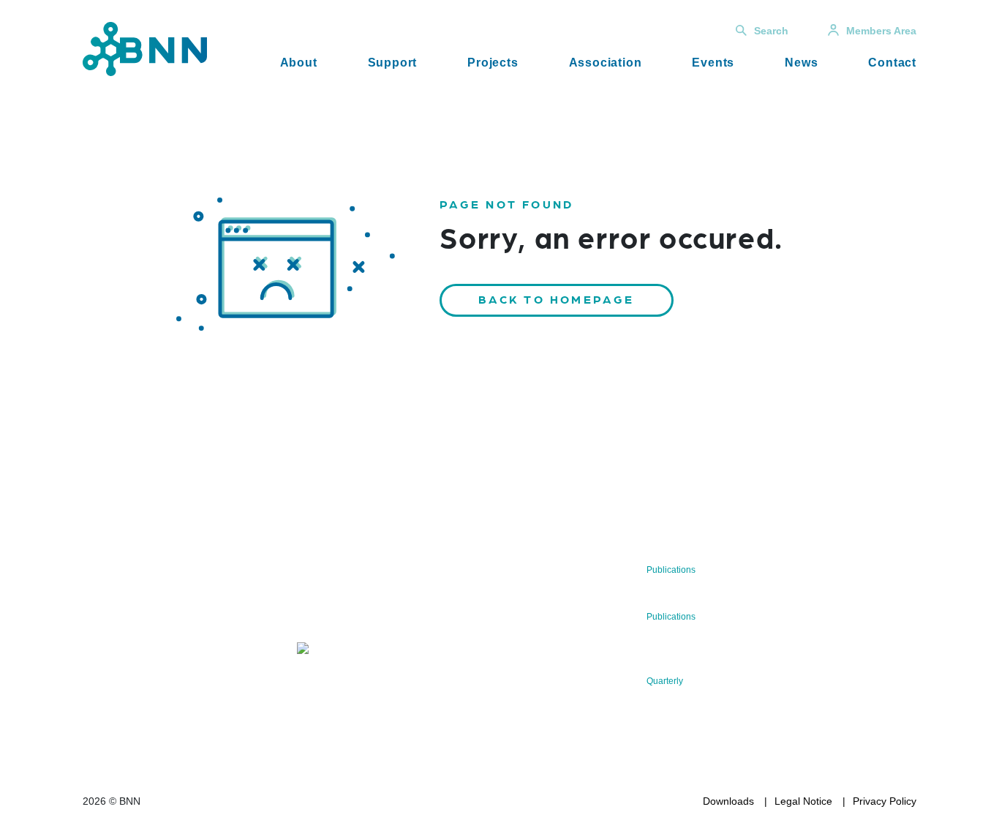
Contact (892, 62)
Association (605, 62)
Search (771, 31)
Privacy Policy (884, 801)
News (801, 62)
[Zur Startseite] (145, 48)
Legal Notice (803, 801)
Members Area (881, 31)
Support (393, 62)
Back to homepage (556, 299)
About (298, 62)
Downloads (728, 801)
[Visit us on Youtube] (192, 666)
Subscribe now (383, 605)
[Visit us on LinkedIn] (145, 666)
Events (713, 62)
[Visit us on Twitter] (99, 666)
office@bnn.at (115, 628)
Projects (492, 62)
